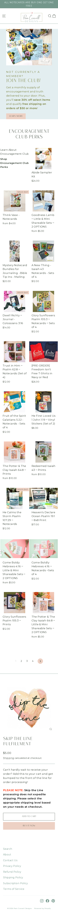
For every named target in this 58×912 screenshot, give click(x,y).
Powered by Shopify (42, 908)
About (7, 854)
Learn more (16, 116)
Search (7, 848)
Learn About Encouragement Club (14, 151)
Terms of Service (13, 889)
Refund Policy (12, 871)
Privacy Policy (12, 866)
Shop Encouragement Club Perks (14, 163)
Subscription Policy (15, 883)
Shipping (8, 758)
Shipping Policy (13, 877)
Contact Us (10, 860)
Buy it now (29, 826)
